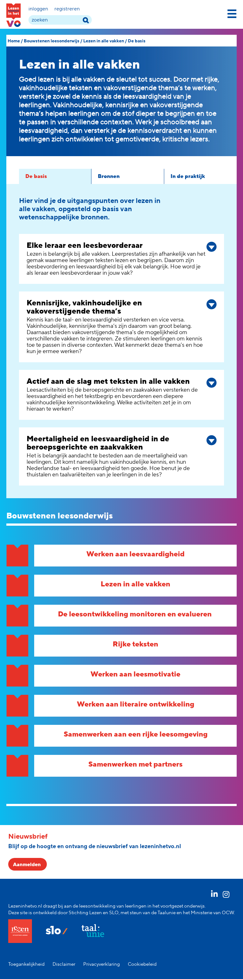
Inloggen (38, 9)
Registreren (67, 9)
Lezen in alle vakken (103, 41)
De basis (137, 41)
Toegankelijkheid (26, 964)
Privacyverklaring (101, 964)
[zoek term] (85, 20)
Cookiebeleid (142, 964)
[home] (13, 15)
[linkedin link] (214, 895)
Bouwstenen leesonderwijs (51, 41)
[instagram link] (226, 895)
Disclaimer (64, 964)
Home (14, 41)
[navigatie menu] (232, 13)
